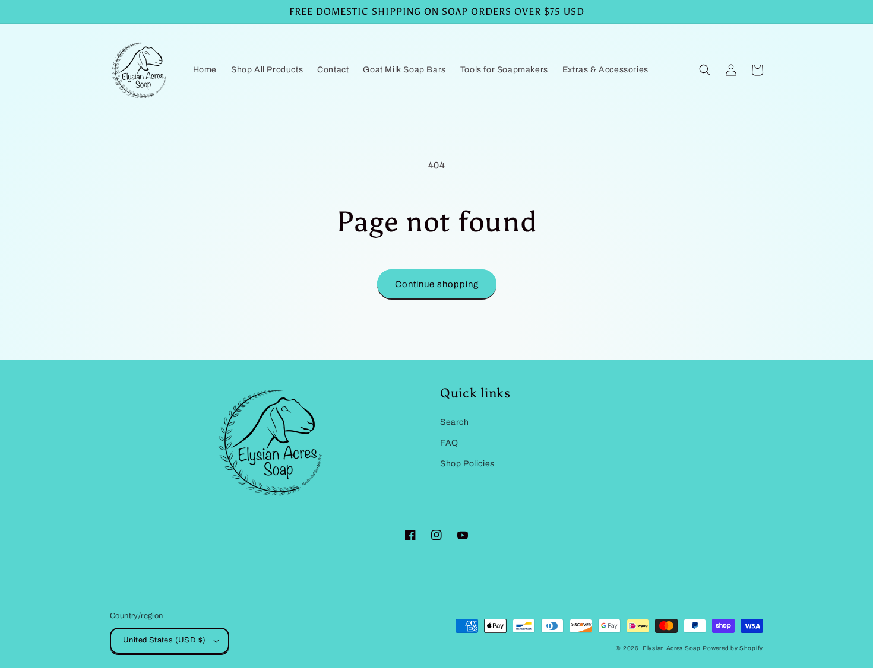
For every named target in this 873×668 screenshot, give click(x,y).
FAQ (449, 442)
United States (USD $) (164, 640)
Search (454, 422)
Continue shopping (437, 284)
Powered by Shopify (733, 648)
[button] (705, 70)
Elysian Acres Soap (672, 648)
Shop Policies (467, 463)
